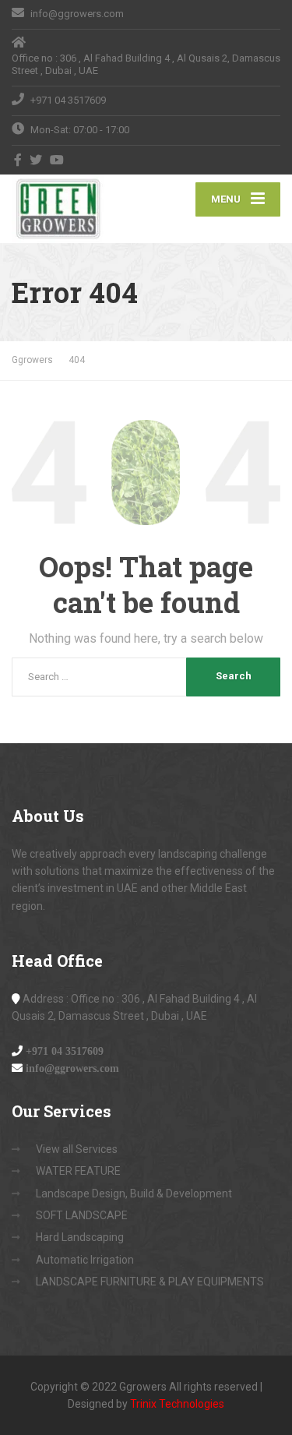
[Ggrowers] (79, 209)
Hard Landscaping (80, 1237)
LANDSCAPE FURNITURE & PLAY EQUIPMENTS (150, 1281)
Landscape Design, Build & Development (134, 1193)
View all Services (77, 1149)
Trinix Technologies (177, 1404)
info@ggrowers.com (72, 1068)
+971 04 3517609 (65, 1050)
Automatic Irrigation (85, 1259)
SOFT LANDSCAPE (82, 1215)
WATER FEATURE (78, 1171)
